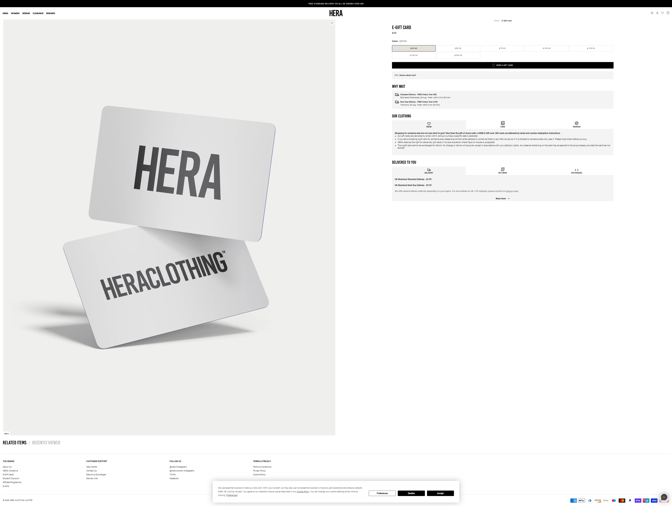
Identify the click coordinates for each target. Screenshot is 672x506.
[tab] (429, 124)
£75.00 (502, 48)
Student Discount (11, 478)
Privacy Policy (259, 471)
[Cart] (668, 13)
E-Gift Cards (8, 474)
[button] (652, 13)
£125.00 (591, 48)
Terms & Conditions (262, 467)
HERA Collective (10, 471)
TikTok (173, 474)
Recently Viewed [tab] (44, 443)
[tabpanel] (503, 142)
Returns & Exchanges (96, 474)
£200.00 (458, 55)
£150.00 (414, 55)
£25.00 (413, 48)
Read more (501, 198)
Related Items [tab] (14, 443)
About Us (7, 467)
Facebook (174, 478)
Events (6, 486)
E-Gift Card (507, 21)
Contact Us (91, 471)
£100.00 (547, 48)
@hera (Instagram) (178, 467)
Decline (411, 493)
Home (496, 21)
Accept (440, 493)
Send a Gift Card (504, 65)
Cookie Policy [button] (303, 491)
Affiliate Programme (12, 482)
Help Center (91, 467)
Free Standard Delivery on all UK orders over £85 (336, 4)
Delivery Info (92, 478)
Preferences (382, 493)
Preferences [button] (231, 495)
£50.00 (458, 48)
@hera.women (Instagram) (182, 471)
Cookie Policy (259, 474)
